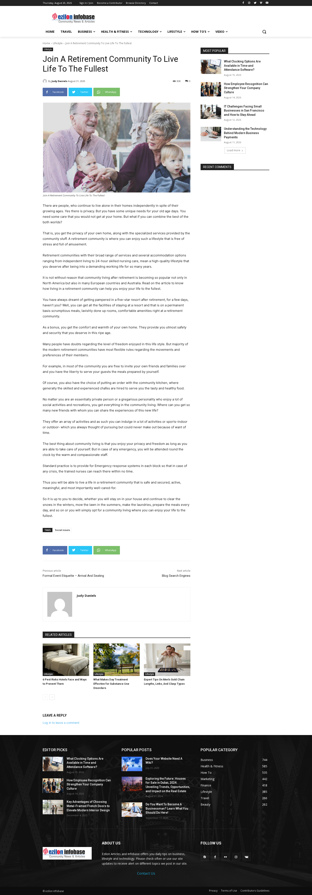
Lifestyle (58, 43)
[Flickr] (225, 857)
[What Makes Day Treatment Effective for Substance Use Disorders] (116, 659)
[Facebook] (243, 3)
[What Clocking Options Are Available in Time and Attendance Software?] (211, 66)
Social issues (62, 530)
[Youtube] (266, 3)
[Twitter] (255, 3)
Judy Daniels (59, 81)
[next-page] (52, 697)
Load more (233, 150)
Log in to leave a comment (61, 722)
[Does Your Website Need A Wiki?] (132, 764)
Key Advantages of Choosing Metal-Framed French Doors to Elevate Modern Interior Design (88, 806)
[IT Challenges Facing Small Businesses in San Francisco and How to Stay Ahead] (211, 112)
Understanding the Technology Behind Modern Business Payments (245, 133)
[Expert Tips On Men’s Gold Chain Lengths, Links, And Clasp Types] (167, 659)
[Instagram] (249, 3)
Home (46, 43)
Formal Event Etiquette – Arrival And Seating (73, 576)
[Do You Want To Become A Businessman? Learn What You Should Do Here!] (132, 809)
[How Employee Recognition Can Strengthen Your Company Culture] (211, 89)
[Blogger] (205, 857)
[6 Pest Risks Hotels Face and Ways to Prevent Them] (66, 659)
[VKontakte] (246, 857)
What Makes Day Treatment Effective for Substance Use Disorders (111, 684)
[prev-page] (45, 697)
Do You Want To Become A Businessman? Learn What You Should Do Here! (167, 808)
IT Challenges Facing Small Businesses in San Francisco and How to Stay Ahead (244, 110)
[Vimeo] (261, 3)
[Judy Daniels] (45, 81)
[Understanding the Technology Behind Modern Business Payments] (211, 134)
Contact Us (146, 873)
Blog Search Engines (176, 576)
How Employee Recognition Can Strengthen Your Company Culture (246, 88)
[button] (264, 32)
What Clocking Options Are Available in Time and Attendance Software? (242, 65)
